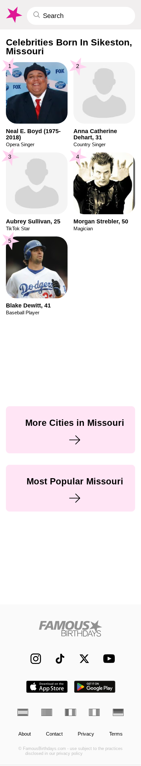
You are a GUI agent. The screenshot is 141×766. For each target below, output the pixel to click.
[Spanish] (22, 712)
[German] (118, 712)
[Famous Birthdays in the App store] (47, 687)
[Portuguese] (46, 712)
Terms (116, 734)
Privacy (86, 734)
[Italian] (94, 712)
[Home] (70, 628)
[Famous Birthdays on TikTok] (56, 659)
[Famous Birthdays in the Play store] (95, 687)
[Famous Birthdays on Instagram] (32, 659)
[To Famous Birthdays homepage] (13, 15)
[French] (70, 712)
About (24, 734)
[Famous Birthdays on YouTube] (107, 658)
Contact (54, 734)
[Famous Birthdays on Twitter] (81, 659)
